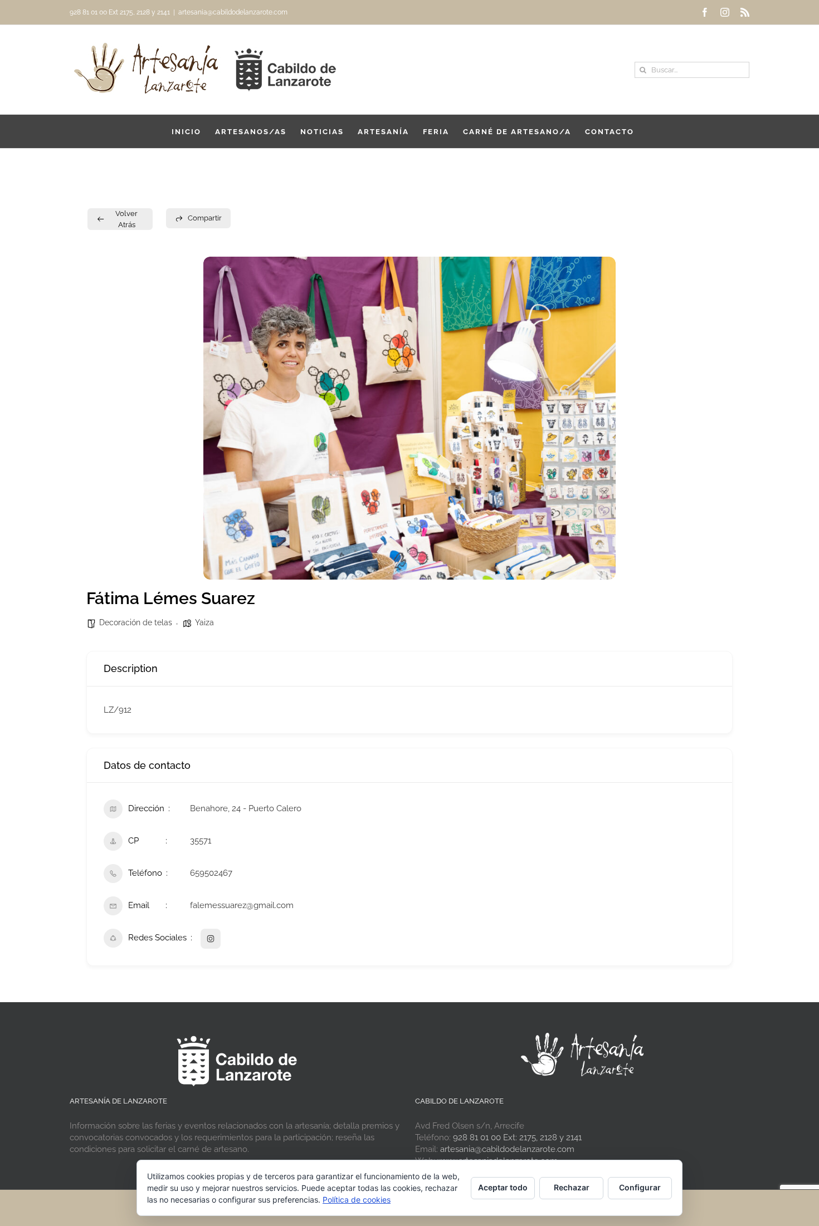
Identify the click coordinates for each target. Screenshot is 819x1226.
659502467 (211, 873)
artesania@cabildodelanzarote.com (232, 12)
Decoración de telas (135, 622)
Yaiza (204, 622)
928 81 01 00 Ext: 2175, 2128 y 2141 (517, 1137)
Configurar (640, 1187)
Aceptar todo (503, 1187)
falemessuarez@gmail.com (242, 905)
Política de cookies (357, 1199)
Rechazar (571, 1187)
